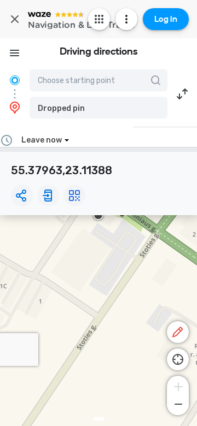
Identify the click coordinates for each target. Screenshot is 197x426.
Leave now (41, 140)
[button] (98, 108)
